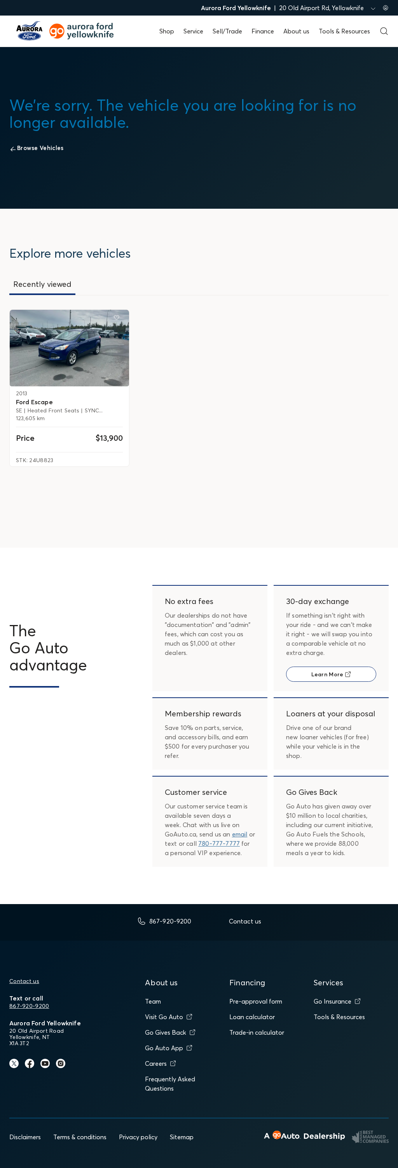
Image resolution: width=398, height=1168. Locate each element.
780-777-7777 (219, 843)
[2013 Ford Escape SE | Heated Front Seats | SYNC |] (69, 348)
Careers (156, 1063)
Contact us (24, 981)
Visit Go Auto (164, 1017)
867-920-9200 (29, 1005)
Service (193, 31)
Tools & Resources (344, 31)
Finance (262, 31)
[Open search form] (384, 31)
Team (153, 1001)
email (240, 834)
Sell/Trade (227, 31)
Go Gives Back (165, 1032)
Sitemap (182, 1137)
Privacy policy (138, 1137)
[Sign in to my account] (385, 8)
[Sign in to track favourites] (118, 319)
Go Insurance (332, 1001)
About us (296, 31)
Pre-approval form (255, 1001)
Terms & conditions (79, 1137)
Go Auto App (164, 1048)
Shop (166, 31)
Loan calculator (252, 1017)
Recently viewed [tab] (42, 284)
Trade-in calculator (256, 1032)
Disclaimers (25, 1137)
